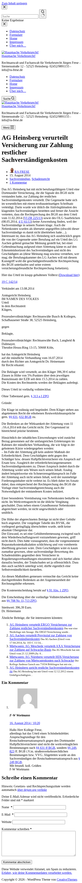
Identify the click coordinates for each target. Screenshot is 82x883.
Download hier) (69, 275)
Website (7, 822)
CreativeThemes (67, 879)
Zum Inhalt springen (14, 3)
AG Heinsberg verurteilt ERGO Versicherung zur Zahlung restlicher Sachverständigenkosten (41, 626)
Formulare (16, 80)
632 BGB (25, 417)
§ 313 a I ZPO (40, 396)
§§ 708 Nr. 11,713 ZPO (21, 600)
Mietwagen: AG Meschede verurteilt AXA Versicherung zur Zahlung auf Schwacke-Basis (45, 647)
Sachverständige (20, 179)
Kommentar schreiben (17, 829)
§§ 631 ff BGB (45, 747)
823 (12, 751)
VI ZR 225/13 (33, 218)
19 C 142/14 (9, 281)
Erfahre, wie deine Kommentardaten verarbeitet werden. (37, 872)
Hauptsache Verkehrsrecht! (18, 56)
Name (7, 807)
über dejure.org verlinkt (32, 790)
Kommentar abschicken (16, 862)
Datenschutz (17, 76)
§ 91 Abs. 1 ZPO (57, 590)
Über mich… (18, 91)
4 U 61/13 (25, 221)
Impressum (16, 87)
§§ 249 (71, 747)
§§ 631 (13, 417)
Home (13, 84)
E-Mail (8, 814)
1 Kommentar (18, 182)
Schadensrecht (41, 179)
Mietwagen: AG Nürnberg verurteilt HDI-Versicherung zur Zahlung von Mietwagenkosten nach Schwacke (44, 658)
